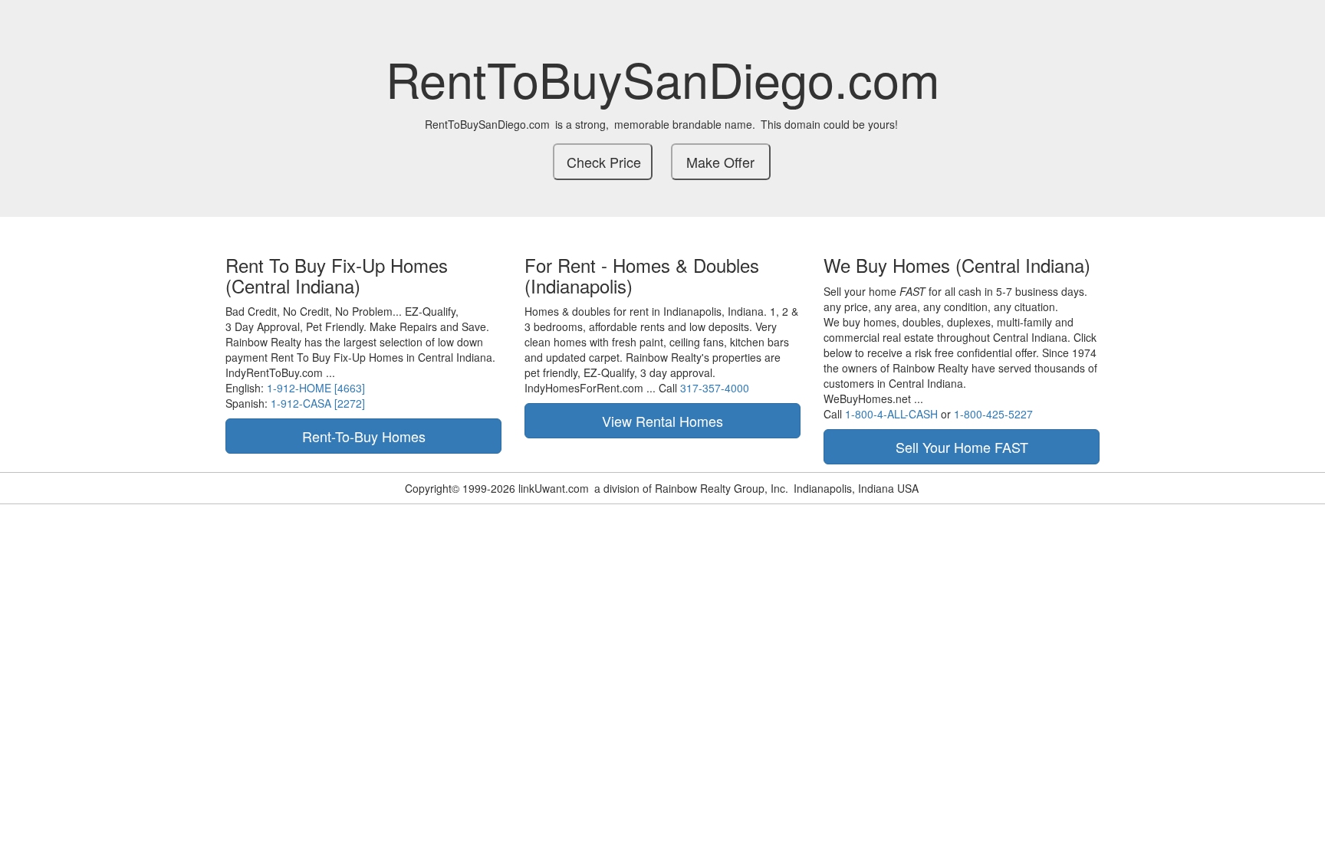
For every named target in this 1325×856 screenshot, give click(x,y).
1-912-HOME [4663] (316, 387)
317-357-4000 (714, 387)
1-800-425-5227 (993, 413)
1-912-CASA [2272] (318, 403)
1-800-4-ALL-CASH (891, 413)
